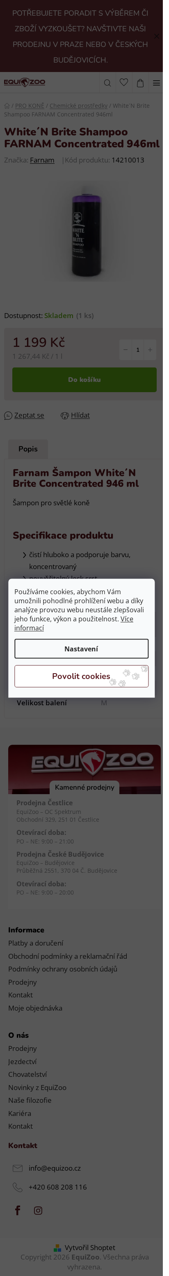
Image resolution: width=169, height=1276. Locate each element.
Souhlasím (81, 676)
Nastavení (81, 648)
